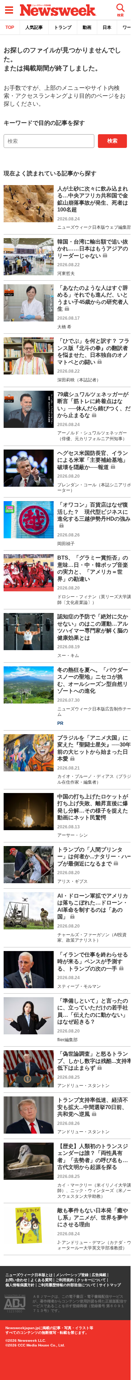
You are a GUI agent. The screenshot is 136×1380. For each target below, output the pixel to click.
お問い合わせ (16, 1280)
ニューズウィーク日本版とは (29, 1275)
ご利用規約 (64, 1280)
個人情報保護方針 (19, 1285)
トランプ (62, 27)
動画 (87, 27)
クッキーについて (91, 1280)
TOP (9, 27)
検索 (112, 141)
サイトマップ (110, 1285)
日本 (107, 27)
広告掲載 (99, 1275)
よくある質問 (41, 1280)
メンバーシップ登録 (72, 1275)
